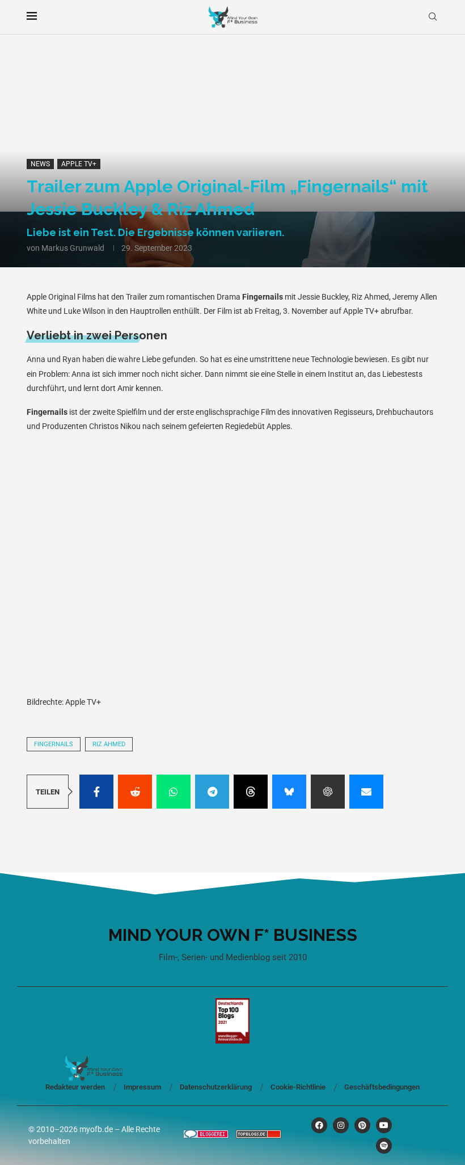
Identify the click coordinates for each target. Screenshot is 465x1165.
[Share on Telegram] (212, 792)
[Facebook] (319, 1125)
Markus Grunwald (72, 248)
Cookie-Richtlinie (297, 1087)
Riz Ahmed (108, 744)
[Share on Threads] (251, 792)
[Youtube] (384, 1125)
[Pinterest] (362, 1125)
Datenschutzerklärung (216, 1087)
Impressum (142, 1087)
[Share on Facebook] (96, 792)
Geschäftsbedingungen (382, 1087)
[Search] (432, 17)
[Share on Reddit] (135, 792)
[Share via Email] (366, 792)
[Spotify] (384, 1146)
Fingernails (53, 744)
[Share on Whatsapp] (174, 792)
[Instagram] (341, 1125)
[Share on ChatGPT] (328, 792)
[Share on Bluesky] (289, 792)
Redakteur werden (75, 1087)
